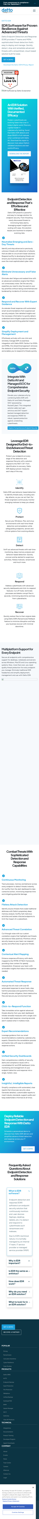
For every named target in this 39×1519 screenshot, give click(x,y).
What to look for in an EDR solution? (18, 1303)
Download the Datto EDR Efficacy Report (18, 65)
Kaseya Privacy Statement (11, 1501)
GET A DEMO (28, 1149)
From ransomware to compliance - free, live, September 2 (16, 3)
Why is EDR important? (14, 1261)
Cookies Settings (18, 1512)
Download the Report (19, 154)
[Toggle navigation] (34, 11)
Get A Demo (8, 60)
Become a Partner (11, 1332)
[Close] (33, 1487)
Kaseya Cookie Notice (9, 1499)
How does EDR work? (16, 1282)
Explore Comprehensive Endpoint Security (23, 428)
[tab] (19, 1192)
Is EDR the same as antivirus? (18, 1272)
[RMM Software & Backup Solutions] (7, 11)
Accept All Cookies (18, 1506)
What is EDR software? (15, 1192)
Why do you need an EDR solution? (18, 1292)
